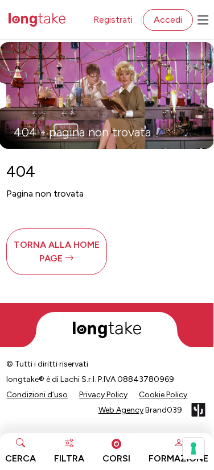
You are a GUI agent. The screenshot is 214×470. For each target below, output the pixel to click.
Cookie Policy (163, 395)
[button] (56, 251)
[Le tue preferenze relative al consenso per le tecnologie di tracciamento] (193, 448)
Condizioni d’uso (37, 395)
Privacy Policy (103, 395)
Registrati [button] (113, 19)
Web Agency (120, 410)
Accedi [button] (168, 19)
